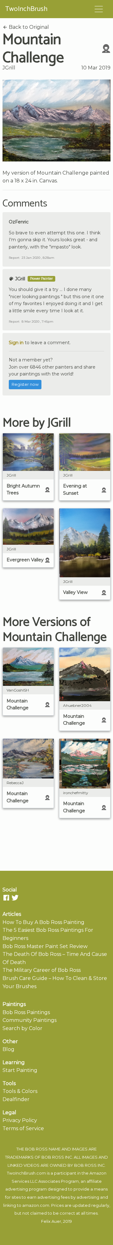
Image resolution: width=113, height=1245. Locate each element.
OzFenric (19, 222)
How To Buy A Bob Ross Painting (43, 922)
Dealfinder (16, 1099)
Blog (8, 1049)
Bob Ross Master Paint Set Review (45, 946)
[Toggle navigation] (99, 9)
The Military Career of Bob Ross (42, 970)
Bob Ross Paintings (26, 1012)
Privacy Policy (20, 1120)
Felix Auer (51, 1221)
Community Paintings (29, 1020)
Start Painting (20, 1070)
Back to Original (28, 27)
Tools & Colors (20, 1091)
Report (14, 258)
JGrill (9, 68)
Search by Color (22, 1028)
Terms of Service (23, 1128)
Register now (25, 384)
